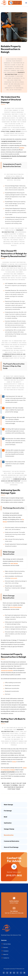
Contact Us (6, 958)
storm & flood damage (15, 607)
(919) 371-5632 (14, 875)
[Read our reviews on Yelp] (21, 972)
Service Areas (7, 944)
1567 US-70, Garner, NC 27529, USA (14, 913)
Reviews (5, 947)
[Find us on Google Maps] (3, 972)
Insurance (5, 951)
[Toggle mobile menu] (26, 3)
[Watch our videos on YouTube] (24, 972)
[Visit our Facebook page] (10, 972)
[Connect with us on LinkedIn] (14, 972)
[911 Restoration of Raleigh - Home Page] (3, 2)
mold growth (13, 578)
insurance (21, 147)
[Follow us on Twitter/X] (7, 972)
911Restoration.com (19, 968)
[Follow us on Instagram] (17, 972)
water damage (14, 563)
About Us (5, 954)
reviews (14, 761)
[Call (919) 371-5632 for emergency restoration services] (14, 866)
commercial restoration (7, 670)
